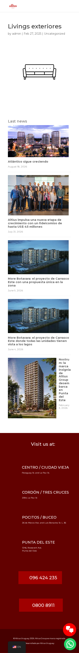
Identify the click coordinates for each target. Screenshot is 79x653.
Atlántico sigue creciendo (28, 161)
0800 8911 (43, 605)
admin (16, 33)
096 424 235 (43, 577)
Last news (17, 121)
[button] (70, 644)
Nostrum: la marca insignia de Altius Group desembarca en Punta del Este (65, 380)
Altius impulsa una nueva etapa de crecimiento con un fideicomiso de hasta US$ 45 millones (35, 223)
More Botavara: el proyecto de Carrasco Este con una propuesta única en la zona (38, 282)
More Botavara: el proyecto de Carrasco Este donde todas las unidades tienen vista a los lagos (38, 341)
